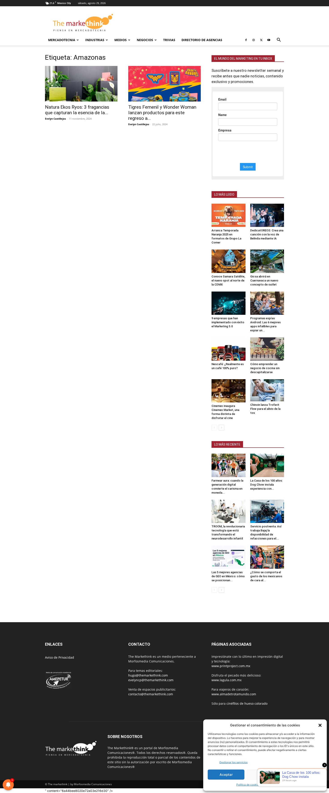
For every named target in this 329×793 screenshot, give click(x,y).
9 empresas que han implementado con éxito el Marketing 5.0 (228, 322)
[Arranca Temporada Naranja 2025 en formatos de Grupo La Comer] (229, 215)
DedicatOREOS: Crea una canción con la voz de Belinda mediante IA (266, 234)
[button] (320, 725)
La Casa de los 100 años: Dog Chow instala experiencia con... (266, 484)
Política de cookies (248, 784)
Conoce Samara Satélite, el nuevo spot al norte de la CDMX (228, 280)
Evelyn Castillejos (55, 118)
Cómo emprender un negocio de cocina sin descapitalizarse (265, 368)
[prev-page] (214, 427)
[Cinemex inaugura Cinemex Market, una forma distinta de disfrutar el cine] (229, 390)
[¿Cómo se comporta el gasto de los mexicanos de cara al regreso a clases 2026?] (267, 557)
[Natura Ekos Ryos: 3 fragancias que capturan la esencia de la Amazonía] (81, 84)
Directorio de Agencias (202, 40)
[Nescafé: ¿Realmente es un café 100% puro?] (229, 349)
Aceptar (226, 774)
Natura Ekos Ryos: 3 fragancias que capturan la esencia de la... (77, 109)
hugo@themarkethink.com (148, 675)
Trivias (169, 40)
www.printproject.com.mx (231, 666)
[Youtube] (268, 40)
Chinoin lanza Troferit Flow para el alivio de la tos (265, 408)
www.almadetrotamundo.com (234, 694)
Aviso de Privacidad (59, 657)
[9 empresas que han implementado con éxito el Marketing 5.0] (229, 303)
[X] (261, 40)
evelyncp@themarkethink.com (150, 680)
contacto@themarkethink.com (150, 694)
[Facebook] (246, 40)
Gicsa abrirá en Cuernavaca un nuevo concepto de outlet (264, 280)
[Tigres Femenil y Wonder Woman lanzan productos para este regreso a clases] (164, 84)
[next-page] (221, 427)
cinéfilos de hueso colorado (246, 703)
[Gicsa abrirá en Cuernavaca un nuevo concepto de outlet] (267, 261)
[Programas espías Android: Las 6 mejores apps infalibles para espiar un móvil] (267, 303)
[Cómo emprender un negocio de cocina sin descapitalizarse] (267, 349)
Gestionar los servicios (233, 762)
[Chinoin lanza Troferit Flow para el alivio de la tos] (267, 390)
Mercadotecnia (61, 40)
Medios (120, 40)
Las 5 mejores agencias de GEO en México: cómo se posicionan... (228, 576)
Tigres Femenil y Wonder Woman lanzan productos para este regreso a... (162, 112)
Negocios (145, 40)
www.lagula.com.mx (226, 680)
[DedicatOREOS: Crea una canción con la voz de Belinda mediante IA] (267, 215)
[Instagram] (253, 40)
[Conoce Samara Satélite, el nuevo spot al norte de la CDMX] (229, 261)
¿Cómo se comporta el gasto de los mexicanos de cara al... (266, 576)
